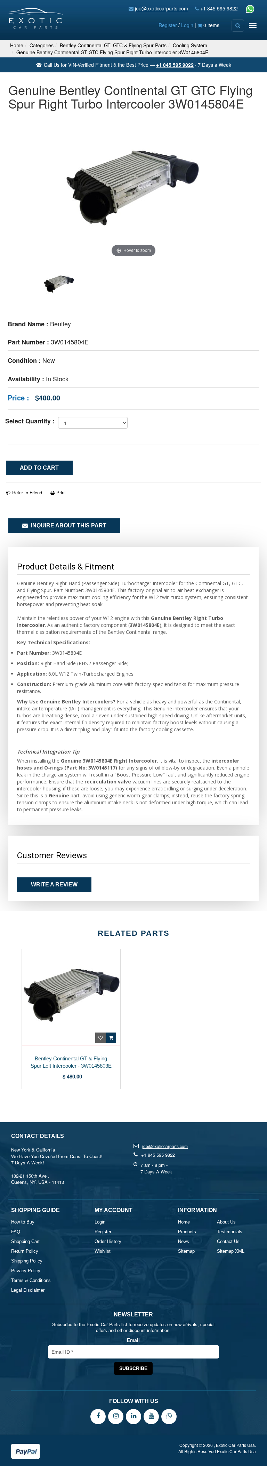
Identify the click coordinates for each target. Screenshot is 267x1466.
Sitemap (186, 1251)
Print (61, 492)
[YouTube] (151, 1415)
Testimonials (229, 1231)
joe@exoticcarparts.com (161, 8)
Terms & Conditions (31, 1280)
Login (187, 25)
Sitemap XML (230, 1251)
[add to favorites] (100, 1037)
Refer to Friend (27, 492)
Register (168, 25)
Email (133, 1340)
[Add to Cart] (111, 1037)
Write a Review (54, 884)
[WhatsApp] (169, 1415)
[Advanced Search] (238, 25)
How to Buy (22, 1222)
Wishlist (103, 1251)
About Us (226, 1222)
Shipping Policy (26, 1261)
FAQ (15, 1231)
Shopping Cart (25, 1241)
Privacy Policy (25, 1270)
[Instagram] (115, 1415)
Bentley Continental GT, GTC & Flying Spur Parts (113, 45)
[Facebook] (98, 1415)
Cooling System (190, 45)
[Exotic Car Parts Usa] (35, 16)
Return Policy (24, 1251)
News (183, 1241)
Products (187, 1231)
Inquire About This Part (68, 525)
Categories (42, 45)
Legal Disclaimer (27, 1290)
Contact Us (228, 1241)
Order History (108, 1241)
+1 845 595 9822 (219, 8)
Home (16, 45)
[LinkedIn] (133, 1415)
